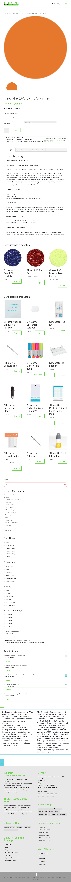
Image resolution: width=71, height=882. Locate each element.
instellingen (19, 827)
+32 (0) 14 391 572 (49, 785)
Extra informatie (23, 150)
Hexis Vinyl (8, 517)
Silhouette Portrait (53, 814)
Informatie (8, 855)
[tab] (10, 150)
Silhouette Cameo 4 (54, 811)
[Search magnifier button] (65, 484)
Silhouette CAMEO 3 (45, 838)
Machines (42, 827)
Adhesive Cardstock (11, 522)
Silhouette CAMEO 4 (45, 840)
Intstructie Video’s (10, 860)
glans (49, 808)
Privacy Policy (35, 879)
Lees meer (38, 374)
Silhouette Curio (44, 835)
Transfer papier (9, 515)
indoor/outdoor (57, 808)
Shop (6, 850)
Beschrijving (9, 150)
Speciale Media (9, 504)
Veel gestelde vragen (11, 852)
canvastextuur (42, 808)
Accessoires (8, 502)
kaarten (41, 811)
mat (46, 811)
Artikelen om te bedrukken (13, 499)
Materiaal (16, 13)
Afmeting (7, 123)
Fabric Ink (8, 525)
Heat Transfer (9, 507)
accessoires (7, 827)
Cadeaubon (42, 864)
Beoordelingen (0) (37, 150)
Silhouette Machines (10, 495)
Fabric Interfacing (10, 528)
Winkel (6, 13)
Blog (6, 847)
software (14, 830)
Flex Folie (55, 140)
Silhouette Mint (43, 814)
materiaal (27, 827)
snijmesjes (7, 830)
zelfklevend (63, 814)
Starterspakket (8, 533)
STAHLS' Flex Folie (25, 13)
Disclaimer (8, 844)
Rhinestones (8, 520)
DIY (14, 827)
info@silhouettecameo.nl (49, 787)
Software (8, 530)
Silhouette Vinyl (9, 510)
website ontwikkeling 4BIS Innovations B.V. (44, 878)
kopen (15, 130)
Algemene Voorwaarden (12, 858)
